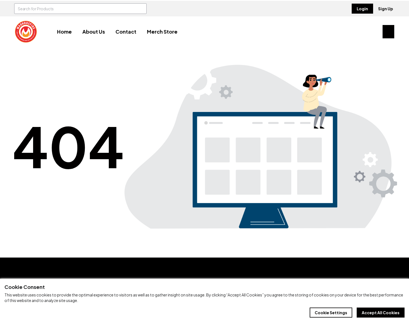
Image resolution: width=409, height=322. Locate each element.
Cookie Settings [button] (331, 312)
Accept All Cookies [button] (381, 312)
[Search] (141, 9)
